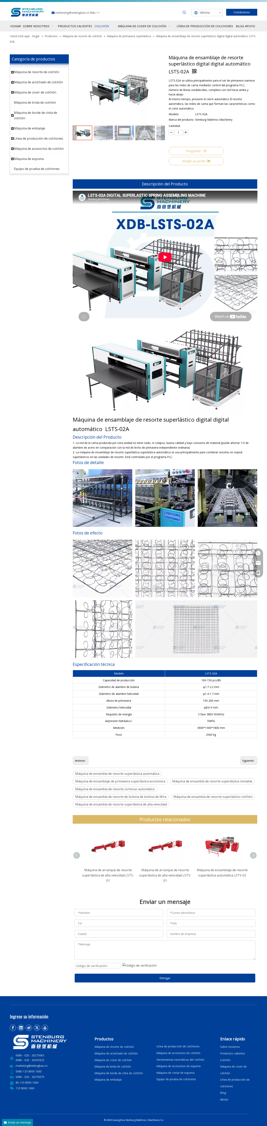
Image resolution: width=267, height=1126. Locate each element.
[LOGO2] (50, 1042)
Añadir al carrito (194, 161)
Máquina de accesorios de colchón (39, 148)
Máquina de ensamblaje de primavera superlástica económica (120, 781)
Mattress (141, 1120)
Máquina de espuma (29, 159)
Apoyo (225, 1099)
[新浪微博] (29, 1028)
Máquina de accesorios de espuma (178, 1066)
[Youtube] (45, 1028)
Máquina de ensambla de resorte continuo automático (115, 789)
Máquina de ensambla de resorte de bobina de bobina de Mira (120, 797)
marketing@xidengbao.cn (72, 12)
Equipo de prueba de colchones (37, 169)
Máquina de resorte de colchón (36, 72)
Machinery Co (155, 1120)
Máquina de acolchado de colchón (38, 82)
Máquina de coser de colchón (35, 92)
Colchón (225, 1060)
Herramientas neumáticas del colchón (180, 1059)
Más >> (95, 12)
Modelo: (174, 114)
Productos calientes (232, 1053)
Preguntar (193, 151)
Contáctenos (242, 12)
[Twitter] (37, 1028)
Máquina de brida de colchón (35, 102)
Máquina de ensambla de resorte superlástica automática (117, 773)
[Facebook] (13, 1028)
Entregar (164, 978)
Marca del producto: (181, 119)
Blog (223, 1093)
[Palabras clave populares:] (184, 12)
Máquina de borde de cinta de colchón (118, 1073)
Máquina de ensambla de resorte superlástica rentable (212, 781)
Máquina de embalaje (29, 128)
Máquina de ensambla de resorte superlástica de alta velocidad (121, 804)
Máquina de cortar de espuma (175, 1073)
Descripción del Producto (165, 184)
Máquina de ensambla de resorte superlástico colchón (213, 797)
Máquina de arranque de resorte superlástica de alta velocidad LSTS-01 (108, 875)
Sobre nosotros (230, 1047)
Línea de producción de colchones (38, 138)
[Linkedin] (21, 1028)
